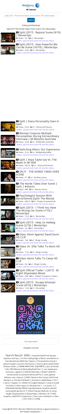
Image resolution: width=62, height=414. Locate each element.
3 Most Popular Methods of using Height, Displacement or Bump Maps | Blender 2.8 (31, 392)
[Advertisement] (31, 87)
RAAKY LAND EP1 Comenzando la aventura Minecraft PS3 (31, 373)
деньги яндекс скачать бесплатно (19, 363)
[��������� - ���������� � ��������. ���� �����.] (31, 313)
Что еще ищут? (31, 341)
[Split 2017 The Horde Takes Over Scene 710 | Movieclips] (31, 3)
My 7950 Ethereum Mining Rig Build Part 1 (24, 369)
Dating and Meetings (31, 25)
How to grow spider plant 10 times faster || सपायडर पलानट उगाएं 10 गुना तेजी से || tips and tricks (31, 365)
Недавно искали (31, 347)
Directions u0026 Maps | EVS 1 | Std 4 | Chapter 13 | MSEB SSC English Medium (31, 381)
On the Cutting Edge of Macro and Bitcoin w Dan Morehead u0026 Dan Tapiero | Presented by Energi (32, 359)
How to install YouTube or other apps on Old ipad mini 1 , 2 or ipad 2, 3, (32, 384)
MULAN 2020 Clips (32, 372)
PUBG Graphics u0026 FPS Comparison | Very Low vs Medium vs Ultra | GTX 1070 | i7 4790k (31, 396)
